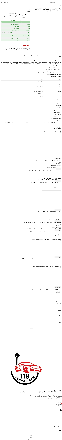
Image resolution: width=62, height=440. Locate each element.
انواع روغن (26, 5)
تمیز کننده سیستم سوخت (41, 213)
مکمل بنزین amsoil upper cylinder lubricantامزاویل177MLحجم (48, 211)
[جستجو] (15, 2)
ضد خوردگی (17, 49)
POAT (22, 48)
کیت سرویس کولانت (57, 112)
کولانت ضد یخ (22, 5)
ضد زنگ (14, 49)
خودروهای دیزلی (5, 48)
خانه (29, 5)
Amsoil (60, 162)
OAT (19, 48)
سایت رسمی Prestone (57, 116)
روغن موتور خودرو (58, 184)
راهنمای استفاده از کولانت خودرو (56, 118)
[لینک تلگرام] (55, 0)
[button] (58, 158)
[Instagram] (61, 409)
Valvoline (53, 184)
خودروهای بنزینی (11, 48)
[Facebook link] (60, 0)
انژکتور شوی (55, 213)
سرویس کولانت (28, 49)
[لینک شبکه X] (59, 0)
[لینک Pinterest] (57, 0)
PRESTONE (55, 291)
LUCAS (60, 224)
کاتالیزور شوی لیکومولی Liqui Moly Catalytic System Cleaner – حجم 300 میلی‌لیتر (43, 231)
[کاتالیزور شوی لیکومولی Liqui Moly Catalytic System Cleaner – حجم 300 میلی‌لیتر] (44, 228)
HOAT (15, 48)
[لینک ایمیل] (58, 0)
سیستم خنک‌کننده (22, 49)
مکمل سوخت (59, 213)
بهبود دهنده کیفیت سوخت (49, 213)
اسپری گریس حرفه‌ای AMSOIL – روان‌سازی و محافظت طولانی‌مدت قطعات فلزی (44, 160)
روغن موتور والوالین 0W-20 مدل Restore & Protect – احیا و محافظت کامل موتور (44, 182)
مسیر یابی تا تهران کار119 (58, 426)
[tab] (37, 55)
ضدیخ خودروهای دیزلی (57, 110)
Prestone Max (25, 48)
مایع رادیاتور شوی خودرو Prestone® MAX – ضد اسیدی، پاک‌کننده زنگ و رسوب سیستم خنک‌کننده (41, 258)
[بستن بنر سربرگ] (61, 433)
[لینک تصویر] (31, 331)
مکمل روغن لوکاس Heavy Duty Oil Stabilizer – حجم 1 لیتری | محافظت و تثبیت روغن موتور (41, 222)
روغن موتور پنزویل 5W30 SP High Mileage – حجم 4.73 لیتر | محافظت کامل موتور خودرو (42, 170)
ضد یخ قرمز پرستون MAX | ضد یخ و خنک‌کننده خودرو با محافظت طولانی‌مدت (45, 289)
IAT (17, 48)
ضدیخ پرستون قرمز (58, 107)
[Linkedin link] (56, 0)
